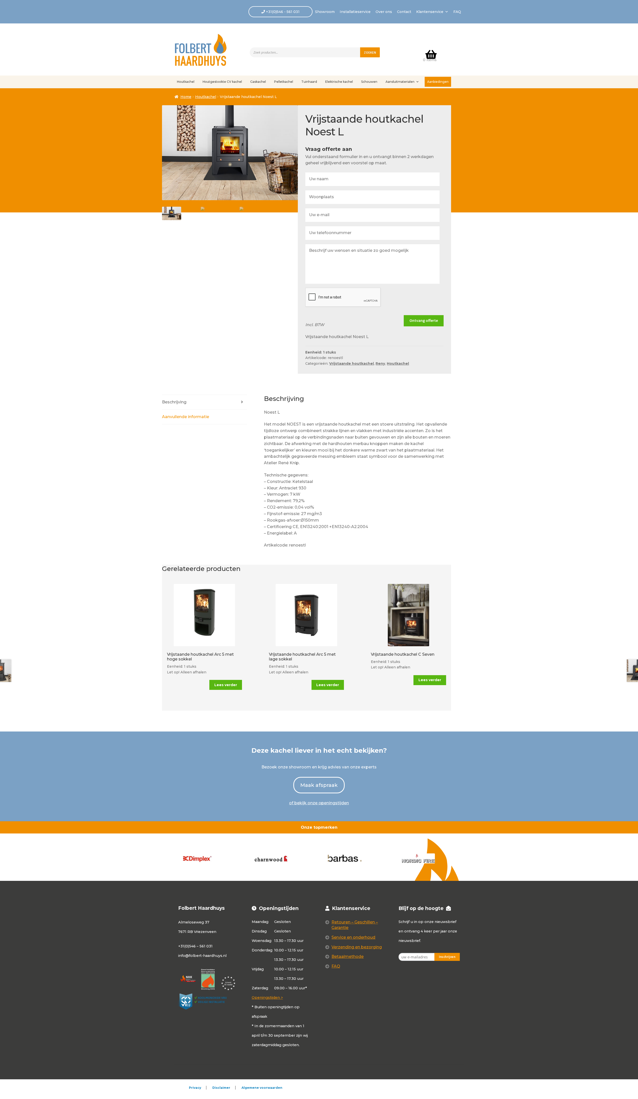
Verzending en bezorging (356, 947)
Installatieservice (355, 11)
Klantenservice (429, 11)
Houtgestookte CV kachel (222, 82)
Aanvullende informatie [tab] (185, 416)
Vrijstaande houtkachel (351, 363)
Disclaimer (221, 1088)
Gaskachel (258, 82)
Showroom (325, 11)
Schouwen (369, 82)
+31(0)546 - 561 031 (282, 11)
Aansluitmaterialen (400, 82)
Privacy (195, 1088)
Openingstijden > (267, 997)
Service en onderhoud (353, 937)
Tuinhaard (309, 82)
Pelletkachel (283, 82)
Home (185, 96)
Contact (404, 11)
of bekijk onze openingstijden (319, 803)
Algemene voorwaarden (261, 1088)
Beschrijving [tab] (174, 402)
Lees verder (225, 685)
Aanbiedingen (438, 82)
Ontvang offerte (423, 320)
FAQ (457, 11)
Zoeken (370, 52)
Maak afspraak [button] (319, 785)
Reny (380, 363)
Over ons (384, 11)
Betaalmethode (347, 956)
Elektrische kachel (339, 82)
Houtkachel (185, 82)
